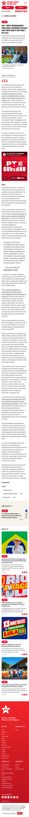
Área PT (8, 7)
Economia (4, 732)
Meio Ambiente (5, 756)
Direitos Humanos (6, 747)
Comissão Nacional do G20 (10, 493)
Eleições (4, 742)
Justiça (3, 753)
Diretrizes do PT (20, 726)
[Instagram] (18, 11)
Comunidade (19, 761)
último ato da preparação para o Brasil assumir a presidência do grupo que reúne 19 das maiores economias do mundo (14, 96)
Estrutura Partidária (7, 777)
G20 (21, 493)
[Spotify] (26, 11)
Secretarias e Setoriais (7, 785)
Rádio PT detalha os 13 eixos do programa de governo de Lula (11, 645)
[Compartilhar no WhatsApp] (7, 81)
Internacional (5, 736)
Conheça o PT (6, 761)
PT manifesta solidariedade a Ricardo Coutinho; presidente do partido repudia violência (11, 515)
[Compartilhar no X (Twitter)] (4, 81)
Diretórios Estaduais (7, 787)
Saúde (3, 738)
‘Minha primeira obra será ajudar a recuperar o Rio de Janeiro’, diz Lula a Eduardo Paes (13, 604)
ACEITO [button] (20, 813)
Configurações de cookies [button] (9, 813)
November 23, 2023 (11, 270)
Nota (4, 510)
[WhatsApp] (24, 11)
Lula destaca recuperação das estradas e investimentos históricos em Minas (14, 685)
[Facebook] (16, 11)
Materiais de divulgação (10, 720)
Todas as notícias (9, 16)
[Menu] (25, 3)
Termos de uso (5, 801)
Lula (14, 497)
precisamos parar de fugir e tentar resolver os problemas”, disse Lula (14, 216)
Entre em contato (19, 769)
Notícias (4, 726)
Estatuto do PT (5, 767)
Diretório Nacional (6, 783)
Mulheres (4, 740)
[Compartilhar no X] (24, 572)
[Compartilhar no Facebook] (2, 81)
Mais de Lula (5, 529)
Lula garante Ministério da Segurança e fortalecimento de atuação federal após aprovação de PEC (14, 560)
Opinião (3, 751)
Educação (4, 745)
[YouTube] (22, 11)
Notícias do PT (5, 758)
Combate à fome (7, 490)
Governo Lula (6, 497)
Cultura (3, 749)
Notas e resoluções (9, 718)
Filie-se (21, 7)
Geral (16, 729)
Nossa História (5, 764)
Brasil (3, 734)
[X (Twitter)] (20, 11)
